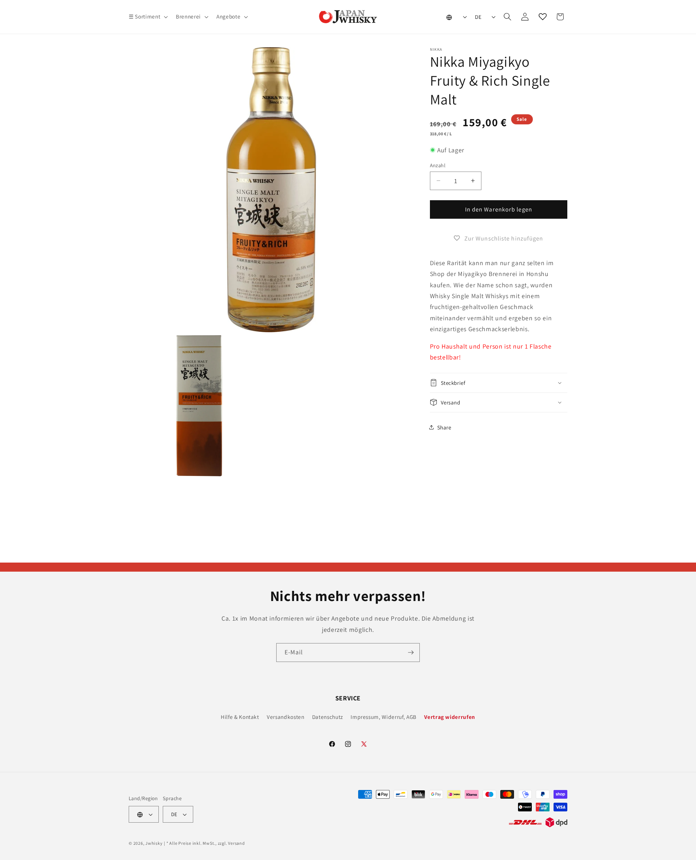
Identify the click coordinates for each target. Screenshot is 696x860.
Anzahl (438, 164)
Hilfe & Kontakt (240, 716)
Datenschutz (327, 716)
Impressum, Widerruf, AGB (384, 716)
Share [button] (444, 427)
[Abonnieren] (410, 652)
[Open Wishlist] (542, 16)
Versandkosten (285, 716)
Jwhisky (153, 843)
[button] (147, 16)
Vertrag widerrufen (449, 716)
